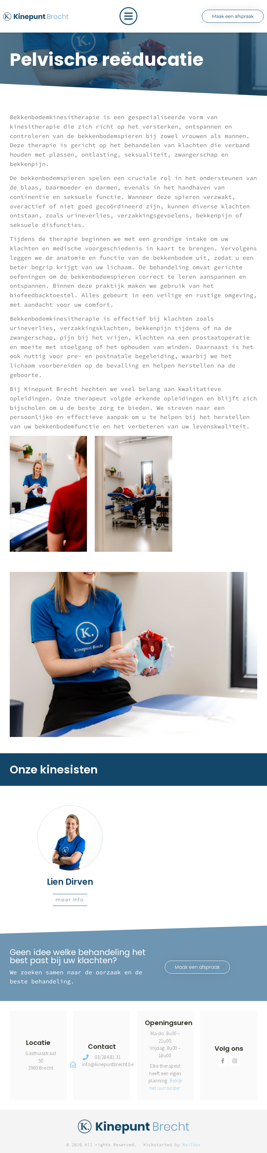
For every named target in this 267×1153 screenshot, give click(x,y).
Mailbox (191, 1144)
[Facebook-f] (223, 1061)
